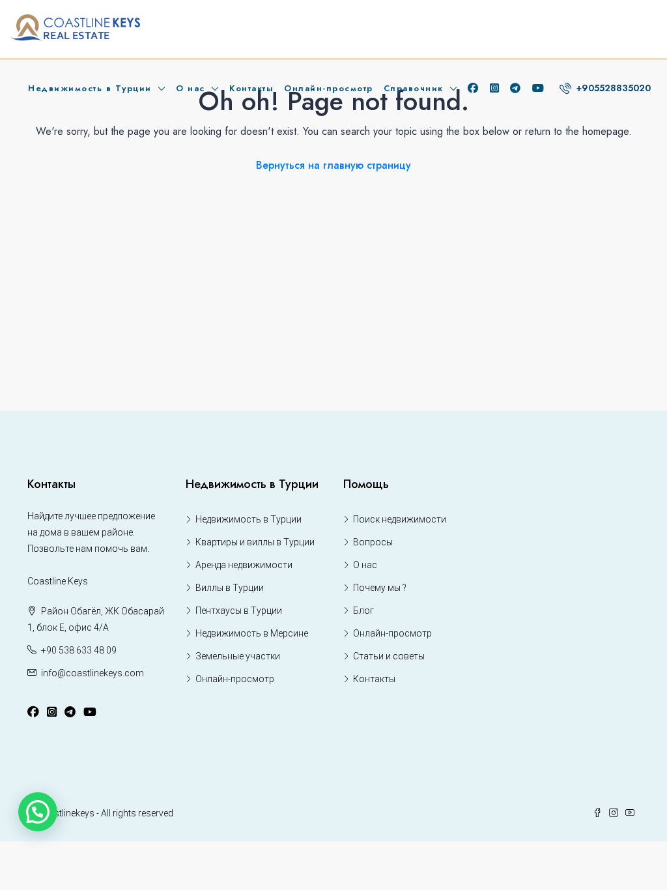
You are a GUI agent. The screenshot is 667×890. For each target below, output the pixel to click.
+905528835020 (612, 87)
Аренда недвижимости (243, 565)
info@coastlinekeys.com (92, 673)
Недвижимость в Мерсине (251, 633)
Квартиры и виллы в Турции (255, 542)
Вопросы (373, 542)
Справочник (414, 88)
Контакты (251, 88)
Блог (363, 610)
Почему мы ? (379, 587)
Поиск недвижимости (399, 519)
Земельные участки (237, 656)
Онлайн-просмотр (328, 88)
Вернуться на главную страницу (333, 165)
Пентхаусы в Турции (238, 610)
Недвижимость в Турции (90, 88)
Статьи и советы (389, 656)
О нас (190, 88)
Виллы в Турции (229, 587)
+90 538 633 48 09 (79, 650)
